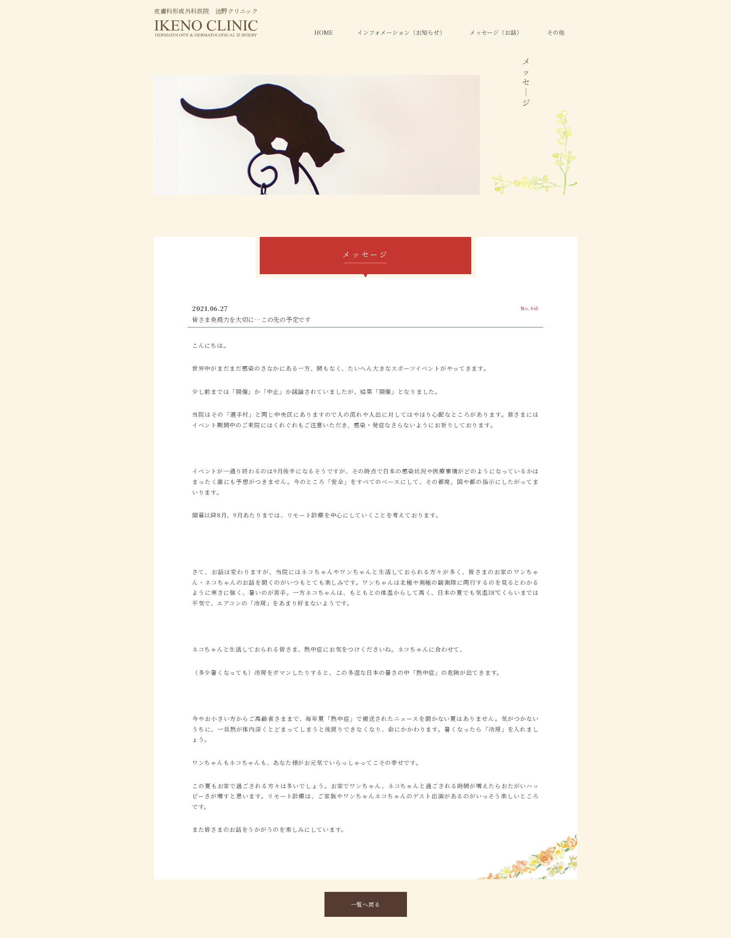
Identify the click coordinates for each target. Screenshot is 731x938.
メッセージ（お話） (496, 32)
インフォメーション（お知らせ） (401, 32)
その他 (556, 32)
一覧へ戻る (365, 904)
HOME (323, 32)
